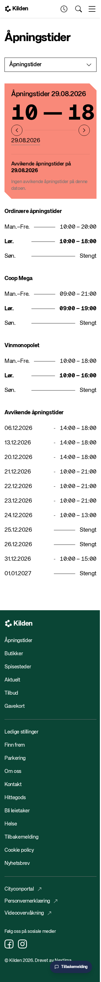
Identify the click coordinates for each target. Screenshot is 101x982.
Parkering (15, 758)
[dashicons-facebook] (8, 944)
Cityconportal (19, 889)
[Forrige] (16, 130)
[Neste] (84, 130)
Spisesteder (17, 666)
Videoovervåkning (24, 913)
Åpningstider (18, 640)
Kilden (20, 9)
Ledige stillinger (21, 732)
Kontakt (13, 784)
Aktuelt (12, 680)
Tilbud (11, 693)
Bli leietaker (17, 810)
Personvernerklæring (27, 901)
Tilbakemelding (21, 837)
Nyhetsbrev (17, 863)
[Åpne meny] (92, 8)
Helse (10, 824)
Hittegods (15, 797)
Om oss (12, 771)
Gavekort (14, 706)
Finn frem (14, 745)
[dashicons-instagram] (22, 944)
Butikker (13, 653)
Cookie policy (19, 850)
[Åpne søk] (78, 8)
